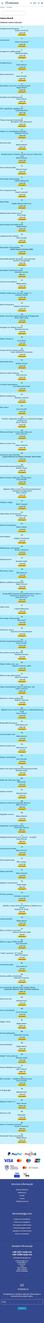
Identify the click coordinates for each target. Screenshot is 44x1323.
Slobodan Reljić (21, 770)
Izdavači (9, 7)
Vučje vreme (4, 607)
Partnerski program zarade (22, 1228)
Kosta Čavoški (21, 76)
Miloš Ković (21, 782)
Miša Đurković (21, 573)
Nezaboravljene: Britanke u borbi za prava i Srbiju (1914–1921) (22, 155)
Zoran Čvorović (21, 434)
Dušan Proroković (21, 30)
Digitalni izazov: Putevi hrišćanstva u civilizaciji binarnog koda (22, 710)
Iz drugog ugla (5, 1090)
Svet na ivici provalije (8, 167)
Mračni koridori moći (7, 746)
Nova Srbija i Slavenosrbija (10, 618)
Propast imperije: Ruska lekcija (11, 120)
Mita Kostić (21, 620)
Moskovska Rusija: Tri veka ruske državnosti (16, 432)
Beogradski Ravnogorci (8, 723)
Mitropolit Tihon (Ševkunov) (21, 122)
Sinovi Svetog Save (7, 305)
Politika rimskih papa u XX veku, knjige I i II (15, 293)
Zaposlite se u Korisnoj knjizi (22, 1231)
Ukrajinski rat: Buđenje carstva (11, 327)
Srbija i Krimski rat (6, 339)
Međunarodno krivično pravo (10, 213)
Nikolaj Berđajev (21, 53)
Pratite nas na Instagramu (22, 1222)
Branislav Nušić (21, 561)
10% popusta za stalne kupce (22, 1225)
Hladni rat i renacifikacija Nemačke (13, 131)
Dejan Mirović (21, 65)
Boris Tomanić (21, 422)
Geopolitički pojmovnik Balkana (12, 466)
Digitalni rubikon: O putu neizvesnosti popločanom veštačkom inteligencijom (22, 490)
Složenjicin (21, 1115)
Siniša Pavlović (21, 158)
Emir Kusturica (21, 375)
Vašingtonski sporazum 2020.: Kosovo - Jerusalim (18, 837)
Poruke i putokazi (6, 894)
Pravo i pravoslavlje (7, 1010)
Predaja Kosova (6, 63)
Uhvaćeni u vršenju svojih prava (11, 698)
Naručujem (22, 35)
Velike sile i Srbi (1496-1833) (10, 780)
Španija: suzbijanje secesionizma (12, 582)
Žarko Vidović (22, 99)
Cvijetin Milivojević (21, 181)
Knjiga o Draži (5, 1022)
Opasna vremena (6, 791)
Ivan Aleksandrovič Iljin (21, 386)
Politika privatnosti (22, 1201)
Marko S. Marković (21, 550)
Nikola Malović (21, 145)
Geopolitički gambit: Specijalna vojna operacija (17, 259)
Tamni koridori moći (7, 734)
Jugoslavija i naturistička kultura (12, 826)
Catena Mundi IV (6, 919)
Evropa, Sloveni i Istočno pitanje (12, 350)
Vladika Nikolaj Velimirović (21, 204)
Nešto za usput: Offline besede (11, 942)
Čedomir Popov (21, 516)
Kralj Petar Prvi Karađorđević (21, 632)
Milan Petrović (21, 805)
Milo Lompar (21, 862)
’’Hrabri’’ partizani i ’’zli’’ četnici (11, 953)
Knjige (2, 7)
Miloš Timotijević (21, 677)
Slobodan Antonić (21, 272)
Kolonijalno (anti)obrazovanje (11, 270)
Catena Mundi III (6, 1044)
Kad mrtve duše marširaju (9, 373)
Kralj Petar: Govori (7, 630)
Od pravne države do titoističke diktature (15, 803)
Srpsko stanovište (6, 871)
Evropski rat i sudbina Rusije (10, 51)
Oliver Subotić (21, 493)
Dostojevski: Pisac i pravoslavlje (11, 1136)
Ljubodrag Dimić (21, 110)
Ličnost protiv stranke (8, 849)
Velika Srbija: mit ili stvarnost (10, 514)
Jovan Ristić (21, 341)
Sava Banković (21, 966)
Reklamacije (22, 1192)
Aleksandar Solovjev (21, 1035)
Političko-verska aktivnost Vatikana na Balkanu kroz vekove (22, 906)
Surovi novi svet (6, 999)
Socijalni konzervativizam (9, 29)
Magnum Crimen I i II (7, 1102)
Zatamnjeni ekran (6, 362)
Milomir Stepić (21, 169)
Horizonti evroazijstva (8, 282)
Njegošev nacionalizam (8, 883)
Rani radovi (4, 407)
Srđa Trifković (21, 1069)
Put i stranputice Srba (8, 190)
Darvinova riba (5, 143)
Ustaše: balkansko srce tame (10, 1067)
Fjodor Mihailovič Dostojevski (22, 352)
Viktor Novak (21, 1103)
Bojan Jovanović (21, 192)
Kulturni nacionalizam (8, 525)
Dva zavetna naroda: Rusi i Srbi (11, 653)
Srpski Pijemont (6, 559)
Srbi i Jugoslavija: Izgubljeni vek (11, 109)
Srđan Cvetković (22, 445)
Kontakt (22, 1195)
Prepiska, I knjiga (6, 502)
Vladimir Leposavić (21, 700)
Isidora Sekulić (21, 527)
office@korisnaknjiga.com (22, 1258)
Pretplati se (22, 1308)
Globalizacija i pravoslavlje (10, 548)
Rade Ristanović (21, 597)
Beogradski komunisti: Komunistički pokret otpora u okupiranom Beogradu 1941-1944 (22, 594)
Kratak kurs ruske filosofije (10, 455)
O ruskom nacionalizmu (8, 384)
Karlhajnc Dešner (21, 295)
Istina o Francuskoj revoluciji (10, 1124)
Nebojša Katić (21, 793)
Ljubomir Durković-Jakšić (21, 666)
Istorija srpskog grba (7, 1033)
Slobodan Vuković (21, 133)
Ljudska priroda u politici (9, 236)
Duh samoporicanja (7, 860)
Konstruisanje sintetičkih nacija (11, 225)
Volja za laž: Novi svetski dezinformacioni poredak (18, 769)
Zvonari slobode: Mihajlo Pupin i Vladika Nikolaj (17, 987)
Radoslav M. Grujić (21, 909)
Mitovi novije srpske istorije (10, 675)
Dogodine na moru (7, 814)
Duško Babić (21, 885)
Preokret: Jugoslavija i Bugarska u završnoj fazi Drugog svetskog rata (22, 420)
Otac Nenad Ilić (21, 944)
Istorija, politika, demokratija (11, 976)
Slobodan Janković (21, 398)
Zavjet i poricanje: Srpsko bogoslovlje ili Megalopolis (19, 316)
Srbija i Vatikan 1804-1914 (9, 664)
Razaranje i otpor (6, 571)
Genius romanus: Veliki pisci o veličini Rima (15, 478)
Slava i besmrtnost (7, 74)
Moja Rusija (4, 202)
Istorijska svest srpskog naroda (11, 97)
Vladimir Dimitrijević (21, 306)
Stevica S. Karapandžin (21, 261)
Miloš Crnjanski (21, 504)
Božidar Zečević (21, 363)
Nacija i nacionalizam (8, 757)
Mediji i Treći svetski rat (9, 1056)
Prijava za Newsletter (22, 1234)
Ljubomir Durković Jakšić (21, 932)
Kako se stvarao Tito (7, 443)
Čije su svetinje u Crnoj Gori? (10, 930)
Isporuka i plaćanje (22, 1190)
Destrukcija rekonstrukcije (9, 179)
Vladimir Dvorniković (21, 538)
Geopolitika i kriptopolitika (10, 247)
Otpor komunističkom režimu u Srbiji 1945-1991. (17, 687)
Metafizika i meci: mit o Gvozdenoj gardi (15, 86)
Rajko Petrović (21, 584)
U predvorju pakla (6, 965)
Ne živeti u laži (5, 1113)
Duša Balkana (5, 537)
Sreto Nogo (21, 215)
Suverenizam (5, 40)
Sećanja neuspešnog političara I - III (13, 641)
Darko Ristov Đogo (22, 318)
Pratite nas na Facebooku (22, 1219)
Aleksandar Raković (21, 828)
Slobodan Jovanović (21, 896)
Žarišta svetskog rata (8, 396)
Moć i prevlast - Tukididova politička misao (16, 1079)
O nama (22, 1198)
